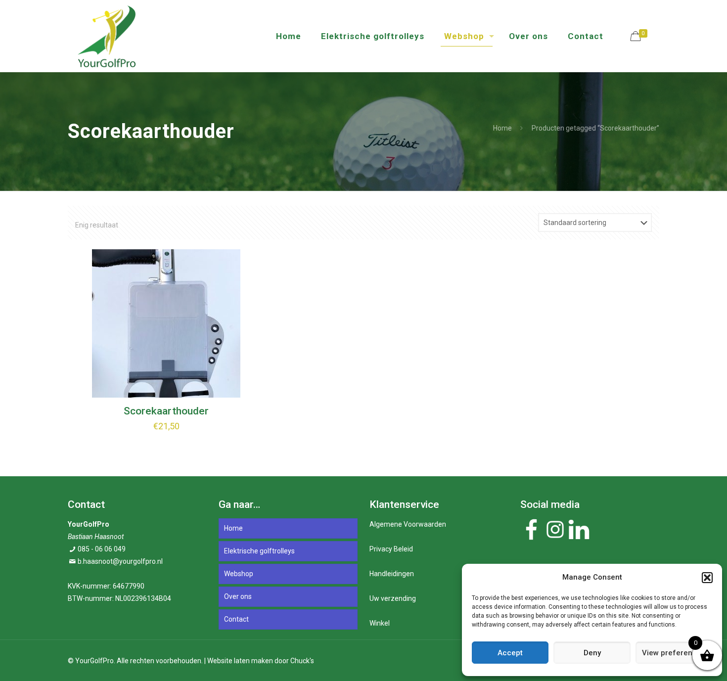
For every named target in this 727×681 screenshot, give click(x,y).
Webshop (238, 574)
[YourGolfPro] (107, 36)
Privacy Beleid (391, 549)
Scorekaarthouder (166, 411)
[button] (707, 578)
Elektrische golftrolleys (259, 551)
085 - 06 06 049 (102, 549)
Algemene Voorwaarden (407, 524)
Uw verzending (392, 598)
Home (502, 128)
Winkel (379, 623)
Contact (236, 619)
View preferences (673, 652)
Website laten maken (240, 661)
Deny (592, 652)
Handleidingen (391, 574)
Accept (510, 652)
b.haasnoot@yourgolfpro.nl (120, 561)
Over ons (238, 596)
